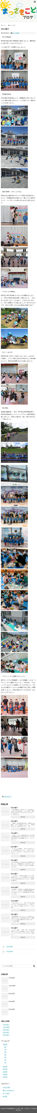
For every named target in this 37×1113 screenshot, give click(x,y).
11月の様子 (14, 901)
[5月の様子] (5, 811)
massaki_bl (7, 796)
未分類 (5, 1096)
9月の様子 (14, 914)
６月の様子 (12, 985)
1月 (5, 1062)
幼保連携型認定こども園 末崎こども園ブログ (19, 1108)
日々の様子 (15, 33)
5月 (5, 1055)
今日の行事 (6, 1087)
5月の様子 (14, 808)
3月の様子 (12, 1009)
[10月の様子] (5, 891)
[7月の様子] (5, 836)
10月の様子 (14, 887)
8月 (5, 1047)
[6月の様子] (5, 850)
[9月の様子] (5, 918)
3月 (5, 1057)
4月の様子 (14, 821)
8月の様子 (14, 874)
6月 (5, 1052)
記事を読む (23, 816)
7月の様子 (14, 833)
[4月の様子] (5, 824)
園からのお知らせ (8, 1090)
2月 (5, 1060)
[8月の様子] (5, 877)
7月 (5, 1049)
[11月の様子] (5, 904)
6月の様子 (14, 847)
